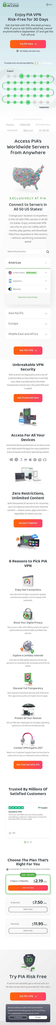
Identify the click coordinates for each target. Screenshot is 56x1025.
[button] (25, 842)
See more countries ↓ (28, 297)
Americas (14, 263)
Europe (13, 324)
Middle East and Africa (23, 334)
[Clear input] (47, 251)
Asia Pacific (16, 313)
